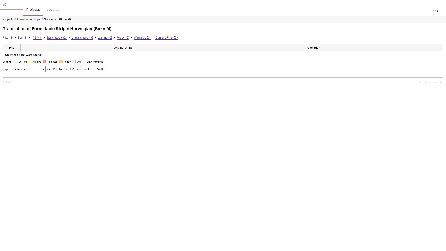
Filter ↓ (8, 37)
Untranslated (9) (82, 37)
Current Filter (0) (166, 37)
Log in (437, 9)
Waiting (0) (105, 37)
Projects (33, 9)
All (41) (37, 37)
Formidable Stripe (28, 19)
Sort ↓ (22, 37)
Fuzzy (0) (123, 37)
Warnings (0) (142, 37)
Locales (53, 9)
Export (7, 69)
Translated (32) (57, 37)
